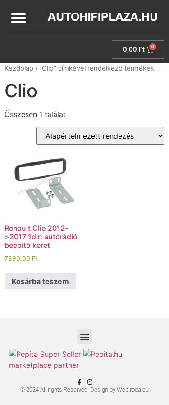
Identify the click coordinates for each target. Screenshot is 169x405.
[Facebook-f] (79, 382)
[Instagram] (90, 382)
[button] (84, 336)
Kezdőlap (19, 68)
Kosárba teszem (40, 281)
